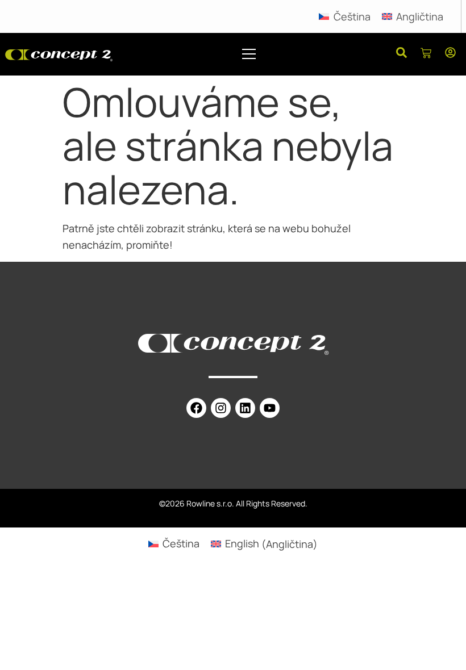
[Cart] (426, 54)
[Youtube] (270, 408)
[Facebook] (196, 408)
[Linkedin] (245, 408)
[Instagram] (221, 408)
